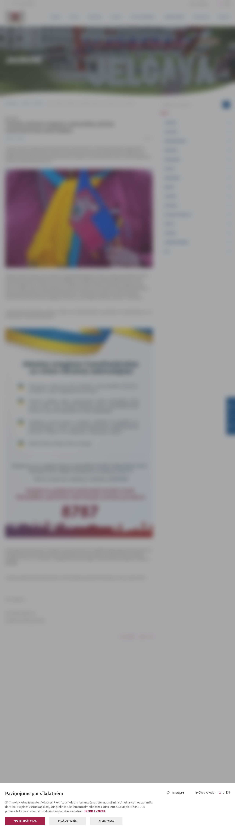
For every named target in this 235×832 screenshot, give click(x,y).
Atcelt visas (106, 820)
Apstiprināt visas (25, 820)
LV (220, 792)
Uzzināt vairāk (94, 811)
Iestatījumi (178, 792)
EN (228, 792)
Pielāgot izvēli (67, 820)
